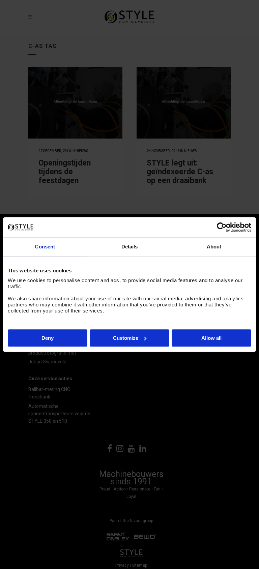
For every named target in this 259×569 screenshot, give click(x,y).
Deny (47, 338)
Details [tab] (129, 246)
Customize (125, 338)
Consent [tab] (45, 246)
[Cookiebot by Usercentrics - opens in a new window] (221, 227)
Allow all (211, 338)
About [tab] (214, 246)
